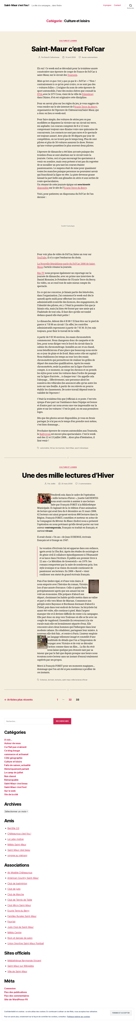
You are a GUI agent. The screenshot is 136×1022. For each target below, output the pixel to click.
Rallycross (45, 434)
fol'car (52, 448)
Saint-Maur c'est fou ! (16, 5)
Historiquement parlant (16, 769)
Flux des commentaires (16, 995)
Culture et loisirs (68, 41)
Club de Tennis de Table (19, 899)
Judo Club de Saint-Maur (20, 927)
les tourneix (60, 448)
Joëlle (52, 484)
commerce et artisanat (16, 754)
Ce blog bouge (12, 750)
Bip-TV (40, 273)
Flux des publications (15, 992)
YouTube (41, 257)
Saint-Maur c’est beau (18, 850)
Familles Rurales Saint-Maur (21, 916)
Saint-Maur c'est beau (15, 783)
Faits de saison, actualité (17, 765)
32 (70, 699)
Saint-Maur (70, 448)
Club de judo (14, 889)
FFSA (40, 94)
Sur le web (10, 791)
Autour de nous (12, 743)
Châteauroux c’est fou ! (19, 833)
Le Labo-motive (15, 839)
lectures (58, 680)
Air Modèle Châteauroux (19, 872)
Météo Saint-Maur (16, 844)
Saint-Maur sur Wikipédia (20, 966)
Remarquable (11, 780)
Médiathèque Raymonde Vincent (24, 960)
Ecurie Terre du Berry (75, 188)
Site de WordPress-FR (16, 999)
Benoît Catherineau (51, 57)
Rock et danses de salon (20, 938)
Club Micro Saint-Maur (19, 905)
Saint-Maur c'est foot (15, 787)
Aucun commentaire (90, 57)
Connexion (10, 988)
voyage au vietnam (17, 855)
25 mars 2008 (66, 484)
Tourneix (72, 75)
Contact (117, 5)
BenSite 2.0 (13, 828)
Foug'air (11, 921)
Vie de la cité (11, 794)
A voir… (8, 739)
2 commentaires (85, 484)
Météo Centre (14, 932)
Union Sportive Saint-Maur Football (25, 943)
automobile (44, 448)
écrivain (51, 680)
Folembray (88, 94)
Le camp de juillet (13, 772)
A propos (107, 5)
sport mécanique (81, 448)
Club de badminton (17, 883)
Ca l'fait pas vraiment (15, 747)
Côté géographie (13, 758)
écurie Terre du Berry (85, 106)
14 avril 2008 (70, 57)
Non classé (10, 776)
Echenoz (43, 680)
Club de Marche (15, 894)
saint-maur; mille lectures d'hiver (74, 680)
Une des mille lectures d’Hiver (68, 475)
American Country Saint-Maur (23, 878)
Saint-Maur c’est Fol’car (68, 49)
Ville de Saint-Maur (17, 971)
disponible (43, 188)
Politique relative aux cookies (78, 1017)
